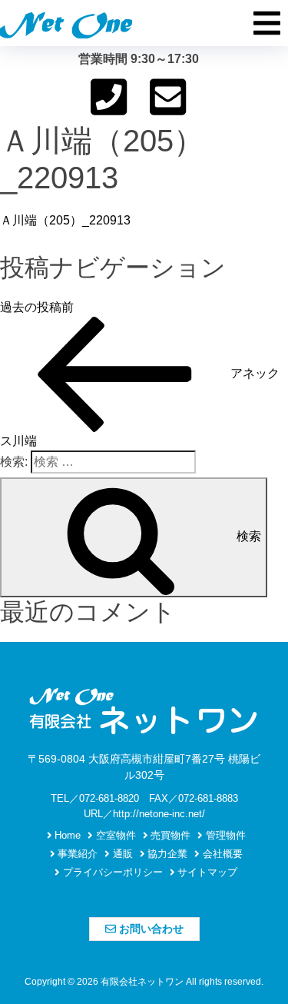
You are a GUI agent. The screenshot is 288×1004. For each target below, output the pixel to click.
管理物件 (224, 835)
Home (66, 835)
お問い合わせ (150, 929)
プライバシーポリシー (111, 872)
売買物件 (168, 835)
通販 (121, 853)
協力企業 (165, 853)
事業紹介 (76, 853)
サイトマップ (205, 872)
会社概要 (221, 853)
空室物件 (114, 835)
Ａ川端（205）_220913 (65, 220)
